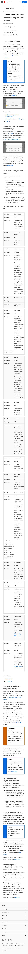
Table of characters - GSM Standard (18, 667)
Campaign (15, 11)
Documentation (7, 11)
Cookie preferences (18, 945)
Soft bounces (9, 681)
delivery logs (14, 771)
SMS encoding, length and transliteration (17, 635)
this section (14, 95)
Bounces (8, 121)
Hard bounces (9, 679)
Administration (10, 32)
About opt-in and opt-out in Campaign (15, 119)
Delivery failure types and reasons (11, 139)
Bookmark (7, 26)
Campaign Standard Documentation (14, 14)
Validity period (17, 722)
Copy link (13, 26)
